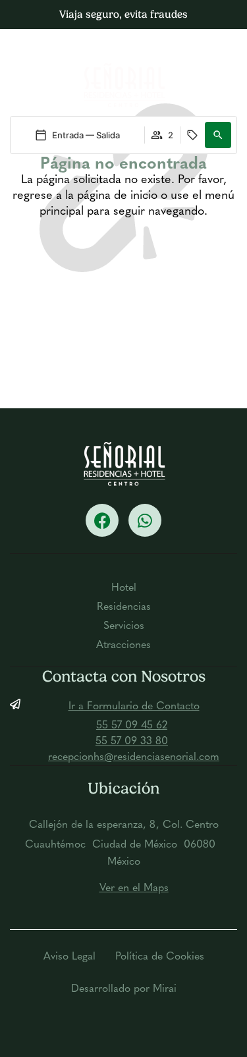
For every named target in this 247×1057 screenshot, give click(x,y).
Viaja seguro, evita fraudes (123, 14)
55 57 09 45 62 (131, 725)
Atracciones (123, 645)
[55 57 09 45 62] (15, 723)
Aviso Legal (69, 957)
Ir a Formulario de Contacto (134, 706)
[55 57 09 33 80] (15, 739)
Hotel (123, 588)
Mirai (165, 989)
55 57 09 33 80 (132, 741)
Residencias (124, 607)
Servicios (123, 626)
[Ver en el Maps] (15, 888)
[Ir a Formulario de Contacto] (15, 704)
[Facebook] (102, 520)
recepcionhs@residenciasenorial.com (133, 757)
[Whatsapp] (144, 520)
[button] (214, 50)
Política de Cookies (159, 957)
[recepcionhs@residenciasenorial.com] (15, 754)
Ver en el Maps (134, 888)
